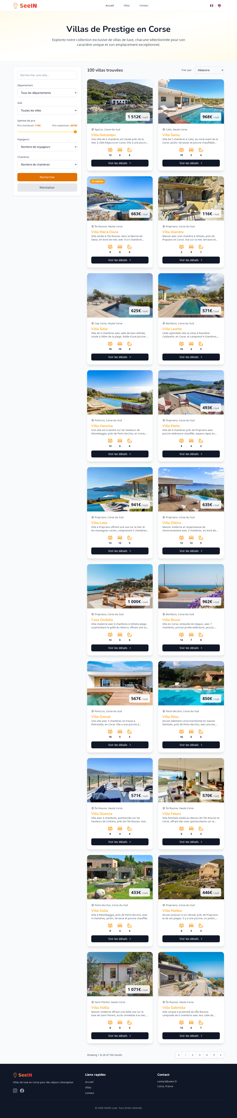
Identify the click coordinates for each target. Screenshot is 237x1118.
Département (25, 85)
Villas (127, 5)
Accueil (110, 5)
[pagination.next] (220, 1055)
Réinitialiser (47, 187)
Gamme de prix (26, 120)
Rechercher (47, 177)
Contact (143, 5)
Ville (19, 103)
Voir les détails (117, 163)
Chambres (23, 157)
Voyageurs (23, 139)
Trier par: (186, 70)
